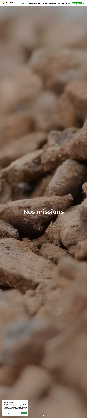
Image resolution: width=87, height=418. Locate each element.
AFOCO (23, 3)
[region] (15, 408)
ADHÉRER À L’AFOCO (77, 3)
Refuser (17, 413)
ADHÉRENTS (44, 3)
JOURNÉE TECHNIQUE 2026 (34, 3)
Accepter (24, 413)
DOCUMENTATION (66, 3)
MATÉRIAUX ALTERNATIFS (54, 3)
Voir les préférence (9, 413)
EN (84, 3)
